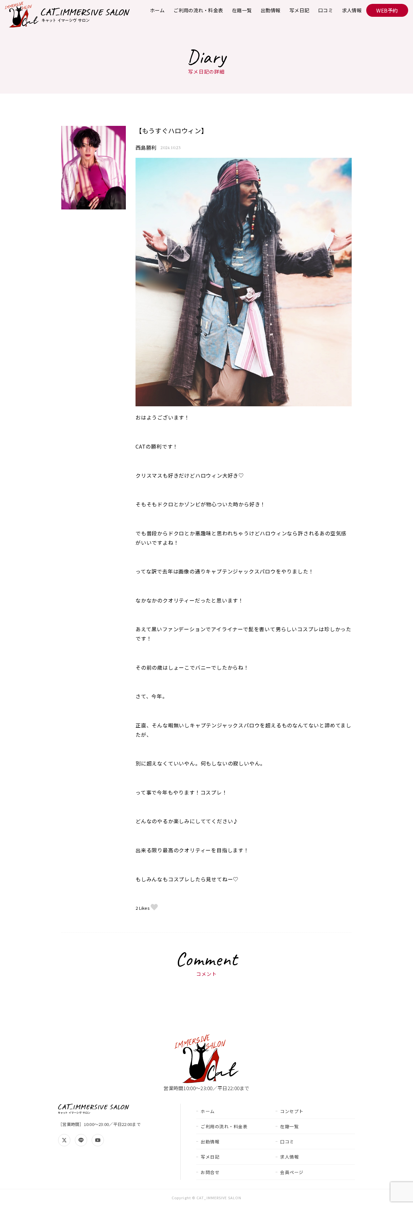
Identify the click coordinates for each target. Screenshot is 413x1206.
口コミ (325, 10)
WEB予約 (387, 10)
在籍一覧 (242, 10)
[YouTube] (98, 1140)
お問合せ (210, 1172)
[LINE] (81, 1140)
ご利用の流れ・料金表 (198, 10)
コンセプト (292, 1111)
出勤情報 (270, 10)
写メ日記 (299, 10)
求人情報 (352, 10)
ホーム (157, 10)
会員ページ (292, 1172)
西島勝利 (146, 147)
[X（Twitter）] (64, 1140)
